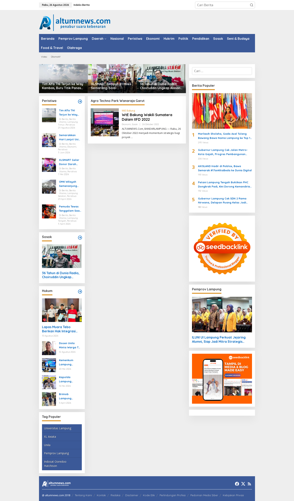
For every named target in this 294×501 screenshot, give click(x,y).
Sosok (135, 124)
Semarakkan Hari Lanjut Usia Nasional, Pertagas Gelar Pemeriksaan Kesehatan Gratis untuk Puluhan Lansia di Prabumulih (69, 137)
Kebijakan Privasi (233, 495)
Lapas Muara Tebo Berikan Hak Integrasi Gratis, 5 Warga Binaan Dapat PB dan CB (60, 329)
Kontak (101, 495)
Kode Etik (149, 495)
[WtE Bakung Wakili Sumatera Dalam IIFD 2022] (132, 137)
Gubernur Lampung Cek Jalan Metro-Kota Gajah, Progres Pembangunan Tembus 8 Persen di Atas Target (223, 152)
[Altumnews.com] (75, 22)
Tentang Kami (83, 495)
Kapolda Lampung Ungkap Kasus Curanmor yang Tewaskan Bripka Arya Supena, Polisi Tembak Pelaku (70, 379)
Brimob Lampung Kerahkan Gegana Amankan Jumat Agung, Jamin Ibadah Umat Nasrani (70, 396)
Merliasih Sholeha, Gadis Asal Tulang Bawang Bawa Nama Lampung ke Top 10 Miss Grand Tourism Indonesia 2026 (225, 136)
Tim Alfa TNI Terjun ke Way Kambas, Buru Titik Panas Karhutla (62, 86)
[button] (251, 5)
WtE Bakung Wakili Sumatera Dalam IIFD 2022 (147, 117)
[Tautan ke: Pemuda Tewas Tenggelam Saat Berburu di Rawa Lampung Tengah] (49, 211)
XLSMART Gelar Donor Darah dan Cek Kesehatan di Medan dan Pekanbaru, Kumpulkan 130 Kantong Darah (69, 162)
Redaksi (115, 495)
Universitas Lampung (57, 428)
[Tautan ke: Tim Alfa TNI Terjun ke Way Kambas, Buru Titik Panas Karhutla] (63, 78)
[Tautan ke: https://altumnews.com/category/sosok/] (80, 237)
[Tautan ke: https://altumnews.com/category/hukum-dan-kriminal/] (80, 291)
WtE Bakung (128, 110)
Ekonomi (126, 124)
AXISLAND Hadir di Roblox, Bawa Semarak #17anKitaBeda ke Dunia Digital (225, 168)
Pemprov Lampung (56, 453)
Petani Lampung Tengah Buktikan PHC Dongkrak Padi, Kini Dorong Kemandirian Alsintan (225, 185)
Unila (47, 445)
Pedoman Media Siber (204, 495)
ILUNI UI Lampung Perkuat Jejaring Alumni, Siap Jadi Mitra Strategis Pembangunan (219, 339)
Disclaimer (131, 495)
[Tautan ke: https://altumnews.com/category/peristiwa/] (80, 101)
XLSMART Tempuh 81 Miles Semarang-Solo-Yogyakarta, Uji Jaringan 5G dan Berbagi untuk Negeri (111, 86)
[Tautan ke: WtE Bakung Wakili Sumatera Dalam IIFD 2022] (105, 122)
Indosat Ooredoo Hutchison (55, 464)
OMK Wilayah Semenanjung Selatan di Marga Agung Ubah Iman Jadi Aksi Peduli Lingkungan (69, 184)
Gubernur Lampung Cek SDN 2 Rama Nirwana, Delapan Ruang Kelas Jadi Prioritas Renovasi (222, 201)
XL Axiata (50, 436)
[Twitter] (243, 483)
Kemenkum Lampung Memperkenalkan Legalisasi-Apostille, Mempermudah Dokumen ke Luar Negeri (69, 363)
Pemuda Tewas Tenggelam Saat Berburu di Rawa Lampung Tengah (70, 209)
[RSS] (249, 483)
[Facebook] (237, 483)
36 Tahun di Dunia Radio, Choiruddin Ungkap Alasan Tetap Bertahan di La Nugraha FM (160, 86)
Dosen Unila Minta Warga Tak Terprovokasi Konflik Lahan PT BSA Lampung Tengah (70, 346)
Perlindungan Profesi (173, 495)
